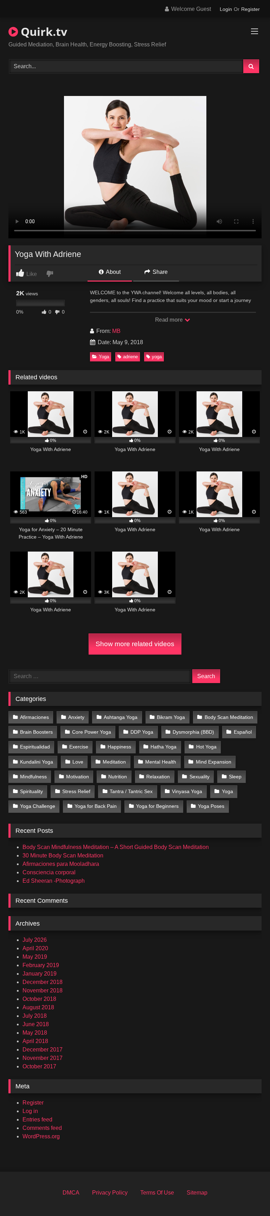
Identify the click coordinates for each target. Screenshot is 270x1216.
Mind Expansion (213, 762)
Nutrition (117, 776)
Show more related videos (135, 644)
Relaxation (158, 776)
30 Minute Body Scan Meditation (62, 855)
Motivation (77, 776)
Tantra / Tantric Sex (131, 791)
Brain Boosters (36, 732)
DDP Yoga (141, 732)
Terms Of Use (157, 1193)
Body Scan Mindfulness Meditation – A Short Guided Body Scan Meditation (115, 847)
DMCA (71, 1193)
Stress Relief (76, 791)
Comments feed (42, 1128)
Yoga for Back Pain (96, 806)
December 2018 (42, 982)
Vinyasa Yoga (187, 791)
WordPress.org (41, 1136)
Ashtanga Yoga (120, 717)
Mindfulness (33, 776)
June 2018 (35, 1024)
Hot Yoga (206, 746)
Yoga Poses (211, 806)
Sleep (235, 776)
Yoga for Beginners (157, 806)
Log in (30, 1111)
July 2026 (34, 940)
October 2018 (39, 999)
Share (159, 272)
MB (116, 331)
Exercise (78, 746)
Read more (169, 320)
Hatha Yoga (163, 746)
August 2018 (38, 1007)
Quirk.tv (42, 31)
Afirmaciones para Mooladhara (60, 864)
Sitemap (197, 1193)
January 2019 (39, 974)
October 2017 (39, 1066)
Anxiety (76, 717)
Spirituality (31, 791)
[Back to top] (248, 1195)
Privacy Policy (110, 1193)
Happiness (119, 746)
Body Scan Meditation (229, 717)
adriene (130, 356)
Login (226, 9)
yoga (157, 356)
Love (77, 762)
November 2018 (42, 990)
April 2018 (35, 1041)
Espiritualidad (35, 746)
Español (243, 732)
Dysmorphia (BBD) (193, 732)
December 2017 (42, 1050)
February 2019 (40, 965)
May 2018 (34, 1033)
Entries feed (37, 1119)
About (113, 272)
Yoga (104, 356)
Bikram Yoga (171, 717)
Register (250, 9)
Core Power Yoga (91, 732)
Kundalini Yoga (36, 762)
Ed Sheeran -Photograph (53, 881)
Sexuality (199, 776)
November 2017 (42, 1058)
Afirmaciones (34, 717)
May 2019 (34, 957)
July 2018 (34, 1016)
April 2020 (35, 948)
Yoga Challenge (37, 806)
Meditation (114, 762)
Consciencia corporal (49, 872)
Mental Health (160, 762)
